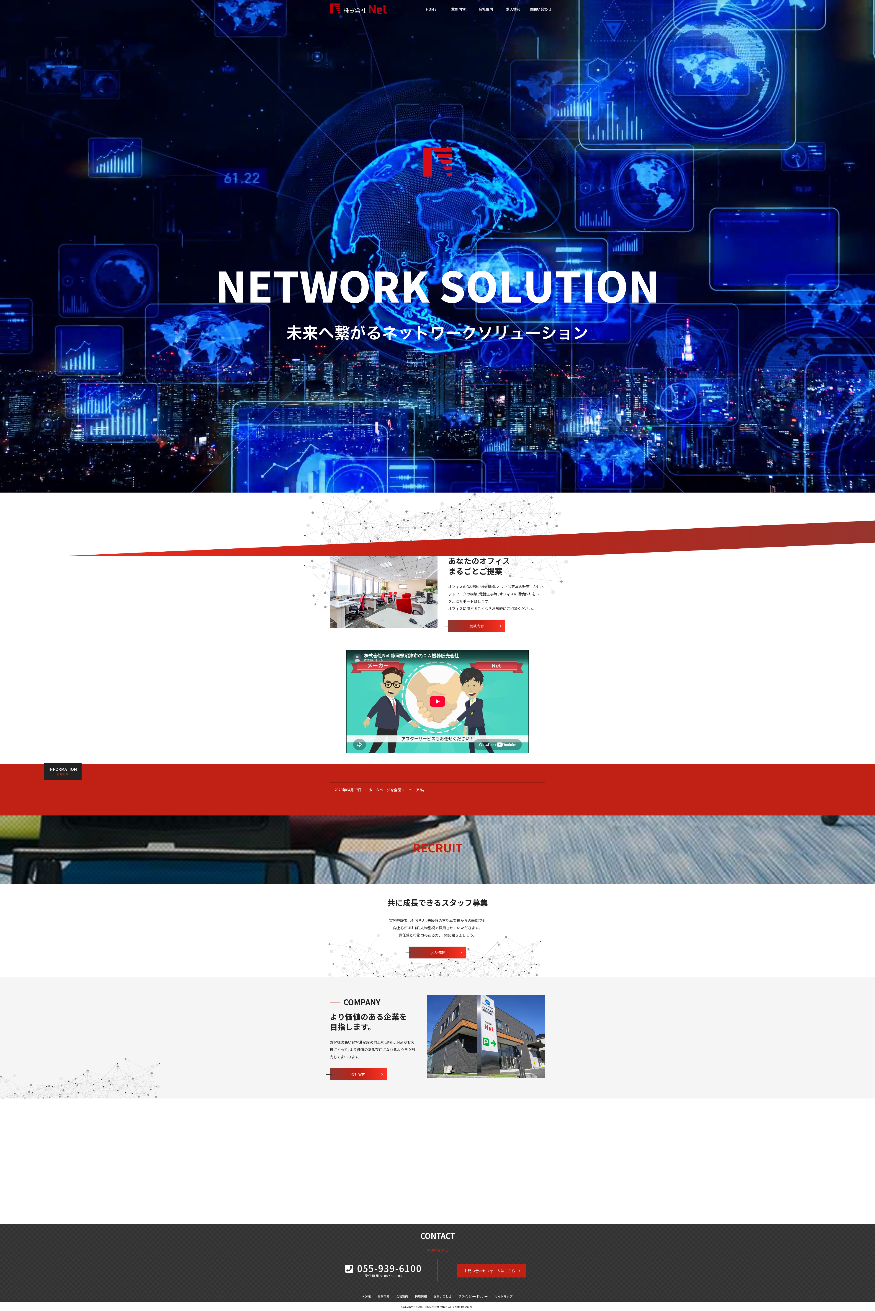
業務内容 (458, 9)
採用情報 (421, 1296)
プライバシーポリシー (473, 1296)
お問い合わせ (540, 9)
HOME (431, 9)
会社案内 (486, 9)
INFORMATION (62, 771)
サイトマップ (503, 1296)
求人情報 (513, 9)
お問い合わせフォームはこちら (489, 1270)
